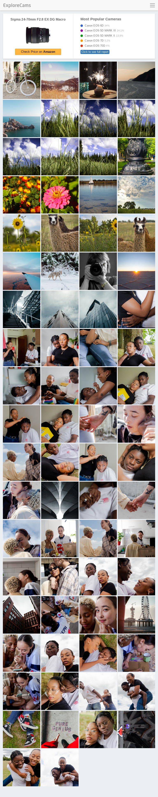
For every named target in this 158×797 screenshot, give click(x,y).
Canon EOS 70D (96, 45)
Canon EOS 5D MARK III (103, 30)
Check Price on (38, 51)
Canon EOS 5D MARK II (103, 35)
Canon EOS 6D (96, 25)
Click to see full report (94, 51)
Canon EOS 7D (96, 40)
